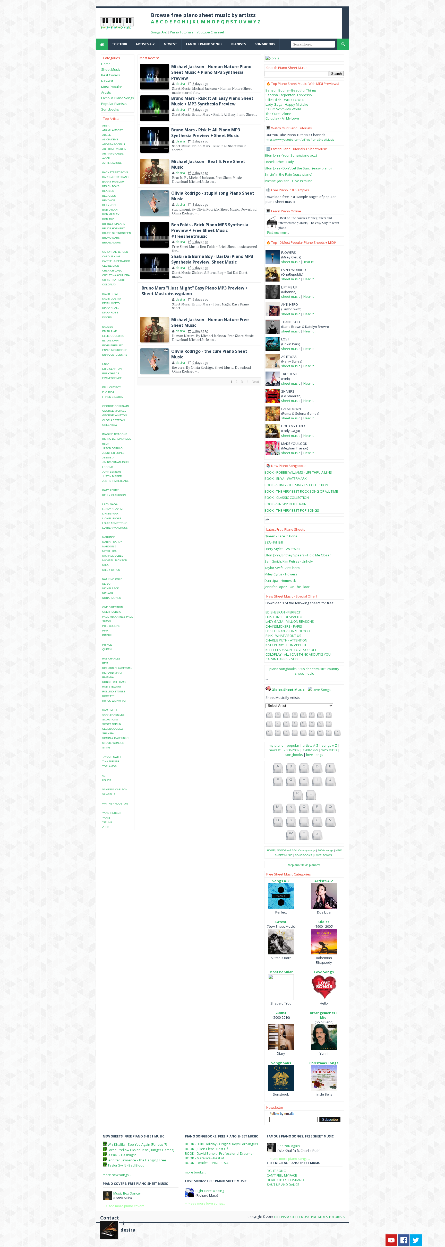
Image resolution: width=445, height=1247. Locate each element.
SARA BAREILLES (113, 714)
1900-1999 (310, 750)
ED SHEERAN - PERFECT (283, 612)
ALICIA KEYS (110, 139)
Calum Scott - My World (283, 109)
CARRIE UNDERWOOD (116, 261)
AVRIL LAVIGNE (112, 162)
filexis (304, 865)
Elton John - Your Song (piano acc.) (290, 155)
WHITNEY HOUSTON (115, 803)
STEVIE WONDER (113, 743)
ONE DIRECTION (112, 607)
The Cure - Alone (278, 113)
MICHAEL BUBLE (112, 555)
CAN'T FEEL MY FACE (282, 1175)
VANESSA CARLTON (114, 789)
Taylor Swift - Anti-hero (282, 567)
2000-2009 (291, 750)
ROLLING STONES (113, 691)
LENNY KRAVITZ (112, 509)
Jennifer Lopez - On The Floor (287, 586)
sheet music (290, 261)
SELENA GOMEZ (112, 728)
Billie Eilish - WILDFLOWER (285, 99)
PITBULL (107, 635)
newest (170, 44)
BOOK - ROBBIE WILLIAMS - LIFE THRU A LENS (298, 472)
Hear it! (308, 261)
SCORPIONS (110, 719)
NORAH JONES (111, 598)
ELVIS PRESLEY (112, 345)
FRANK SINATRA (112, 396)
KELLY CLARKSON (114, 495)
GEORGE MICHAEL (114, 410)
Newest (107, 81)
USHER (106, 780)
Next (255, 381)
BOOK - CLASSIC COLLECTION (286, 497)
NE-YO (106, 583)
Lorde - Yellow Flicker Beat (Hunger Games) (141, 1149)
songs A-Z (329, 745)
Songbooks (110, 109)
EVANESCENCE (112, 378)
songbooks (265, 44)
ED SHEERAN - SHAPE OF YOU (288, 631)
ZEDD (105, 827)
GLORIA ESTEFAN (113, 420)
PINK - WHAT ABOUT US (283, 635)
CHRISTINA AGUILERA (116, 275)
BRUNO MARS (111, 237)
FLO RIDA (108, 392)
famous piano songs (204, 44)
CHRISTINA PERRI (113, 279)
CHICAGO (116, 270)
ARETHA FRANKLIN (114, 149)
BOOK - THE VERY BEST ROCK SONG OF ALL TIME (301, 491)
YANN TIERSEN (111, 812)
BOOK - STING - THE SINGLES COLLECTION (296, 485)
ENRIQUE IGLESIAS (114, 354)
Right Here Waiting (209, 1190)
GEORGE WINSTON (114, 415)
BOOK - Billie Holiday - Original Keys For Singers (221, 1144)
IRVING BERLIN (112, 438)
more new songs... (117, 1174)
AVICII (106, 158)
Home (105, 63)
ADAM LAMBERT (112, 130)
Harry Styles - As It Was (282, 548)
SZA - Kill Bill (273, 542)
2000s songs (325, 850)
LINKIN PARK (110, 513)
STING (106, 747)
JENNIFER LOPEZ (113, 452)
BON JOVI (108, 219)
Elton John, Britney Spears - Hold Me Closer (297, 555)
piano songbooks (283, 668)
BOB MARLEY (110, 214)
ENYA (105, 364)
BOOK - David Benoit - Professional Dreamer (219, 1153)
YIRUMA (107, 822)
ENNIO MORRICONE (114, 350)
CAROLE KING (111, 256)
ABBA (105, 125)
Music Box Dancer (127, 1193)
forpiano (294, 865)
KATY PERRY (110, 490)
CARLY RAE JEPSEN (115, 251)
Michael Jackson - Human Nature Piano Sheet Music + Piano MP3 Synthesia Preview (211, 72)
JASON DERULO (112, 448)
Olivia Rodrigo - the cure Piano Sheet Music (209, 354)
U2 (104, 775)
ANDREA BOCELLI (113, 144)
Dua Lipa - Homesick (280, 580)
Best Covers (110, 75)
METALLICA (109, 551)
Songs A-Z (159, 32)
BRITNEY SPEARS (113, 223)
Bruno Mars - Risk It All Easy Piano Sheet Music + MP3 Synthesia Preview (212, 101)
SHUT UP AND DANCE (283, 1184)
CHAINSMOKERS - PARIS (284, 626)
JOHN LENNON (111, 471)
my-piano (276, 745)
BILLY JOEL (109, 205)
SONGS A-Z (284, 850)
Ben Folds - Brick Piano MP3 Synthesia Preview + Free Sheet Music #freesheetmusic (209, 230)
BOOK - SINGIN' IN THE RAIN (285, 504)
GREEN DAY (109, 424)
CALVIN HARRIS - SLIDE (282, 659)
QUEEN (107, 649)
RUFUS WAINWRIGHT (115, 700)
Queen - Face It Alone (280, 536)
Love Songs (322, 689)
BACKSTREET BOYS (115, 172)
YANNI (106, 817)
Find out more (277, 232)
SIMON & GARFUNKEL (116, 738)
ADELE (106, 134)
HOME (271, 850)
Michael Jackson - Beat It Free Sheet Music (208, 164)
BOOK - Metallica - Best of (204, 1158)
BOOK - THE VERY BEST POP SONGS (291, 510)
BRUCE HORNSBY (113, 228)
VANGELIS (108, 794)
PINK (105, 630)
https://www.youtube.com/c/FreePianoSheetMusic (300, 139)
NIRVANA (108, 593)
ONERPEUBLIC (111, 611)
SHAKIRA (108, 733)
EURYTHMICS (110, 373)
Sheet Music (110, 69)
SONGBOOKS (303, 855)
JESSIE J (108, 457)
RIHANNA (108, 677)
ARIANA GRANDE (113, 153)
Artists (106, 92)
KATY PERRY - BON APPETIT (286, 645)
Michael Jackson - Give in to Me (288, 180)
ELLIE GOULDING (113, 336)
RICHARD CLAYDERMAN (117, 668)
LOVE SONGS (323, 855)
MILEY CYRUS (111, 569)
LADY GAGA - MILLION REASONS (290, 621)
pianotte (315, 865)
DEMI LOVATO (111, 303)
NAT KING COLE (112, 579)
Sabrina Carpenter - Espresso (289, 95)
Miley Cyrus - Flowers (280, 574)
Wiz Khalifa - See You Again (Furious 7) (137, 1144)
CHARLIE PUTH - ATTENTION (286, 640)
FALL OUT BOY (111, 387)
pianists (238, 44)
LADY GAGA (110, 504)
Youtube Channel (210, 32)
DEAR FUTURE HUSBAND (285, 1180)
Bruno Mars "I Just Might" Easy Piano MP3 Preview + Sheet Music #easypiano (195, 290)
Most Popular (111, 86)
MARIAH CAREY (112, 541)
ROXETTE (108, 696)
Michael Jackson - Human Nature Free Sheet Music (210, 322)
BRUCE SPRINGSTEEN (116, 233)
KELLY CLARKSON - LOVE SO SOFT (291, 649)
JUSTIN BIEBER (112, 476)
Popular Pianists (114, 103)
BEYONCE (108, 200)
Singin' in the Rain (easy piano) (288, 174)
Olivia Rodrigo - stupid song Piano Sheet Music (212, 196)
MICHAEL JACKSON (114, 560)
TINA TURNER (110, 761)
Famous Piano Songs (117, 98)
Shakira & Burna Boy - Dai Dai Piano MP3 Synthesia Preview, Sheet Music (212, 259)
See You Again (288, 1145)
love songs (314, 754)
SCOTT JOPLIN (111, 724)
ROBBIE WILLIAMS (114, 682)
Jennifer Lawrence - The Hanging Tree (137, 1160)
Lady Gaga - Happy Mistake (287, 104)
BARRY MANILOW (113, 181)
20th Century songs (303, 850)
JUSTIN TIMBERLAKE (115, 481)
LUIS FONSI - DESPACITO (284, 617)
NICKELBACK (110, 588)
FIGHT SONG (276, 1170)
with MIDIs (329, 750)
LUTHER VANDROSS (115, 527)
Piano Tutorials (181, 32)
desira (128, 1230)
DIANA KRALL (110, 307)
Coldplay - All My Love (282, 118)
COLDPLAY (109, 284)
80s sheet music (312, 668)
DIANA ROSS (110, 312)
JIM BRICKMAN (111, 462)
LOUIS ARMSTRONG (114, 523)
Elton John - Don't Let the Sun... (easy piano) (297, 168)
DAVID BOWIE (110, 294)
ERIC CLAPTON (112, 368)
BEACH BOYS (110, 186)
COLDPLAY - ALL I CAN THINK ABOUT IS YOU (298, 654)
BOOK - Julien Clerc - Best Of (206, 1148)
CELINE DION (110, 265)
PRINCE (107, 644)
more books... (195, 1172)
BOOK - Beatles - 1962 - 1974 (206, 1162)
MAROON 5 (109, 546)
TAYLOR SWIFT (111, 756)
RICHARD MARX (112, 672)
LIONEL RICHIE (111, 518)
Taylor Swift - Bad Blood (126, 1165)
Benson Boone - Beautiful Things (291, 90)
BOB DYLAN (109, 209)
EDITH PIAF (109, 331)
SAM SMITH (109, 710)
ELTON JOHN (110, 340)
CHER (105, 270)
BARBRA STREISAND (115, 177)
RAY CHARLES (111, 658)
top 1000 (119, 44)
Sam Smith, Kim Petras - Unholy (288, 561)
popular (293, 745)
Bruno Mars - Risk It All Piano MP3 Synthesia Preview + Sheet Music (205, 132)
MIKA (105, 565)
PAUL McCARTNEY (113, 616)
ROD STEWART (111, 686)
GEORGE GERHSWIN (115, 406)
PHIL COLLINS (111, 626)
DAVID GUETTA (111, 298)
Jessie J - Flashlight (122, 1155)
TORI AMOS (109, 766)
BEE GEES (109, 195)
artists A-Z (145, 44)
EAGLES (107, 326)
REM (105, 663)
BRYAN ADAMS (111, 242)
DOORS (107, 317)
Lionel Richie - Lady (279, 161)
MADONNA (108, 537)
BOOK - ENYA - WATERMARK (285, 478)
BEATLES (108, 190)
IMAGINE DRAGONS (114, 434)
